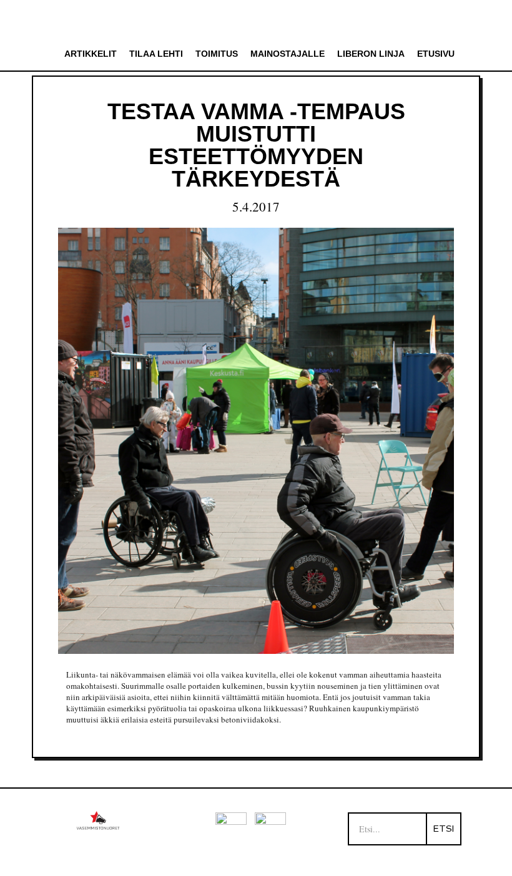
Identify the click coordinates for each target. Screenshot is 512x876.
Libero (256, 20)
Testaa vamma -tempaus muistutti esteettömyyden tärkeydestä (256, 145)
